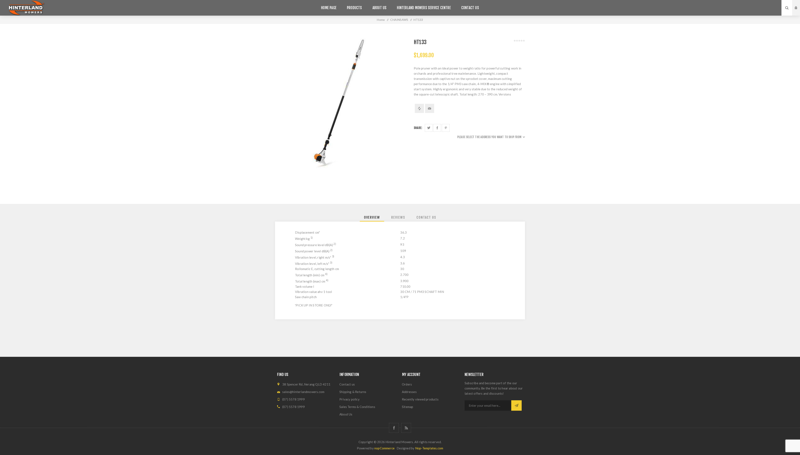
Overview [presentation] (372, 217)
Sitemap (407, 407)
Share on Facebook (437, 128)
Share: (418, 128)
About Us (345, 414)
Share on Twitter (428, 128)
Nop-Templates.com (429, 448)
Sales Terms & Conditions (357, 407)
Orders (407, 384)
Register (799, 12)
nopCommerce (384, 448)
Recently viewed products (420, 399)
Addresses (409, 392)
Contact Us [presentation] (426, 217)
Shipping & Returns (352, 392)
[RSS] (406, 428)
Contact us (347, 384)
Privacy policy (349, 399)
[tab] (372, 217)
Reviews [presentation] (398, 217)
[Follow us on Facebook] (394, 428)
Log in (799, 4)
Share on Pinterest (446, 128)
